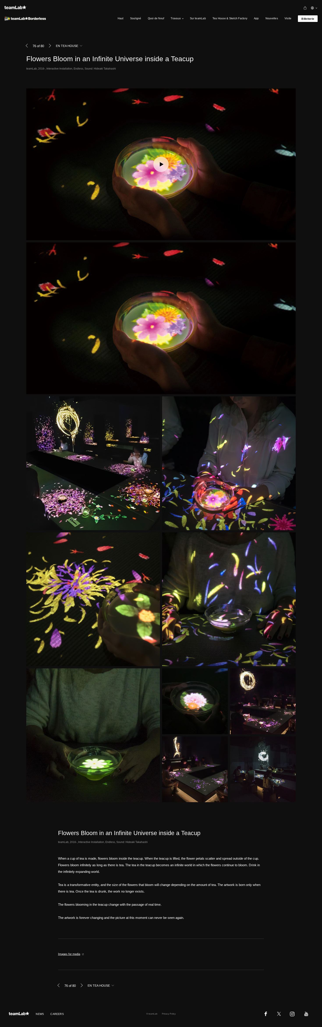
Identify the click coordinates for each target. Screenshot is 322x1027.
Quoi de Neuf (156, 18)
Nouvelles (271, 18)
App (256, 18)
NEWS (40, 1014)
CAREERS (57, 1014)
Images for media (69, 954)
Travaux (176, 18)
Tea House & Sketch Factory (229, 18)
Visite (288, 18)
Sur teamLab (198, 18)
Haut (121, 18)
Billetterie (307, 18)
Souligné (135, 18)
